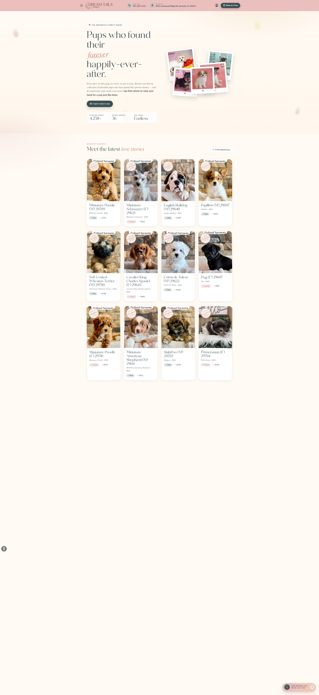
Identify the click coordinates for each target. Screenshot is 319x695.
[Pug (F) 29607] (215, 252)
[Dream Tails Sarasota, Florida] (98, 5)
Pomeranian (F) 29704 (213, 354)
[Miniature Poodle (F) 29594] (103, 406)
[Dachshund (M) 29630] (141, 406)
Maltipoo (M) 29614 (173, 433)
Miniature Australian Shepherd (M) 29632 (211, 505)
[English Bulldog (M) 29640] (178, 180)
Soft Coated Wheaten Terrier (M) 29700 (102, 281)
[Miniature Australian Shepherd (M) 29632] (215, 474)
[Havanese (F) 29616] (103, 474)
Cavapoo (170, 578)
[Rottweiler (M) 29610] (178, 474)
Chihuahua (134, 578)
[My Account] (217, 5)
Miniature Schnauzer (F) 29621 (137, 209)
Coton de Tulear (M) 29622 (176, 279)
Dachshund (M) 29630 (138, 433)
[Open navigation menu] (81, 5)
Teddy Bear (98, 578)
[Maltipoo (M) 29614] (178, 406)
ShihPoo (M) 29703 (173, 354)
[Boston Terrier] (103, 617)
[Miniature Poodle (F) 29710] (103, 327)
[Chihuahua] (141, 553)
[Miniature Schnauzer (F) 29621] (141, 180)
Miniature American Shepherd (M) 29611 (137, 358)
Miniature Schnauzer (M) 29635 (137, 503)
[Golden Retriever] (141, 617)
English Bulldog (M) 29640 (175, 207)
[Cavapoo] (178, 553)
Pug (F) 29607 (212, 277)
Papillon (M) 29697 (215, 205)
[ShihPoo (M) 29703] (178, 327)
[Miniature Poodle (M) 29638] (215, 406)
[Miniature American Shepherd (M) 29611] (141, 327)
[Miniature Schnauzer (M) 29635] (141, 474)
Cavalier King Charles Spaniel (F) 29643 (138, 281)
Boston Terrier (100, 642)
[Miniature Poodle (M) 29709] (104, 180)
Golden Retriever (140, 642)
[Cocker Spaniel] (215, 553)
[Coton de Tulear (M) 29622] (178, 252)
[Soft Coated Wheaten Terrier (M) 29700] (104, 252)
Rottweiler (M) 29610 (175, 501)
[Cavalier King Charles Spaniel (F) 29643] (141, 252)
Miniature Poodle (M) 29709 (102, 207)
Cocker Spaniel (212, 578)
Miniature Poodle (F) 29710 (102, 354)
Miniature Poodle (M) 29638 (214, 433)
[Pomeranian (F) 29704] (215, 327)
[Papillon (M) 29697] (215, 180)
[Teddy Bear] (103, 553)
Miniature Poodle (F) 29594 (102, 433)
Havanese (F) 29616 (99, 501)
